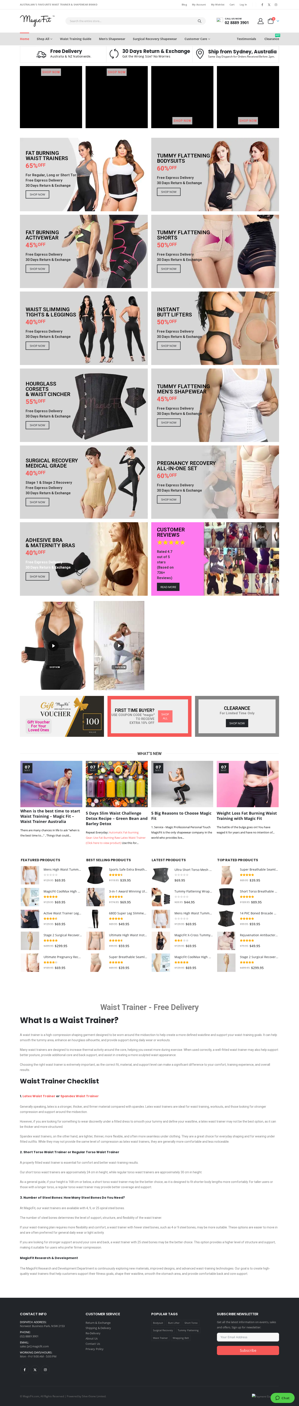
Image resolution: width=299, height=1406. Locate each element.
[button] (53, 646)
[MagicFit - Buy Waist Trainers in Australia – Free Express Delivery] (37, 21)
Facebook (24, 1369)
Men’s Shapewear (112, 39)
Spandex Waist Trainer (79, 1096)
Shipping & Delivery (98, 1328)
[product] (30, 875)
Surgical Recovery (163, 1330)
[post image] (51, 784)
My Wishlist (218, 4)
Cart (232, 4)
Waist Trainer (123, 1007)
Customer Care (196, 39)
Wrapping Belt (181, 1338)
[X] (269, 4)
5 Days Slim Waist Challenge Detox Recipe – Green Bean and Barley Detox (117, 818)
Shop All (43, 39)
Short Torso (191, 1322)
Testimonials (246, 39)
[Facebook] (262, 4)
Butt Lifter (174, 1322)
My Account (199, 4)
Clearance (271, 37)
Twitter (35, 1369)
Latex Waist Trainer (39, 1096)
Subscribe (248, 1350)
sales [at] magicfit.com (34, 1346)
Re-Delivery (93, 1333)
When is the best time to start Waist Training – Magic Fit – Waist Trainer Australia (50, 816)
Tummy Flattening (188, 1330)
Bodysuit (158, 1322)
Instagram (45, 1369)
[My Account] (260, 21)
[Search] (199, 21)
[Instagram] (276, 4)
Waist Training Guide (75, 39)
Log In (243, 4)
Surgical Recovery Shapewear (155, 39)
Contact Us (93, 1344)
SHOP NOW (51, 72)
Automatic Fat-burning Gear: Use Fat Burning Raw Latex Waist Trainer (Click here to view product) (116, 837)
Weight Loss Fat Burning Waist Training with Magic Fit (247, 815)
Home (24, 39)
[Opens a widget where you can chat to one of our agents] (282, 1398)
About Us (92, 1338)
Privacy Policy (95, 1349)
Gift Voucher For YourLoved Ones (38, 726)
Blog (184, 4)
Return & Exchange (98, 1323)
